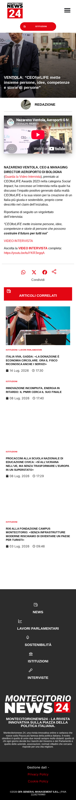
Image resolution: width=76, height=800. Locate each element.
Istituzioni (41, 26)
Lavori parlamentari (30, 350)
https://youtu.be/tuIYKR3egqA (24, 253)
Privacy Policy (38, 774)
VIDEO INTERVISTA (18, 241)
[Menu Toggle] (67, 10)
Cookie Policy (38, 781)
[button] (23, 272)
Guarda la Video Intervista (23, 176)
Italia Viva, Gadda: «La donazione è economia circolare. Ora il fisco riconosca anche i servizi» (32, 360)
